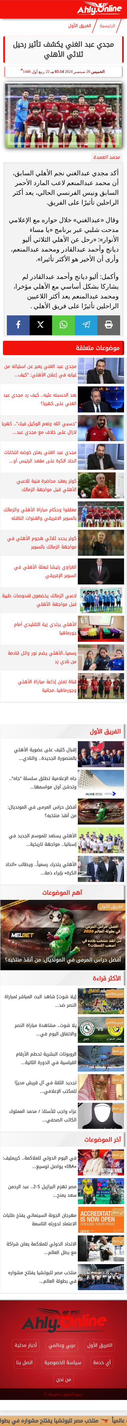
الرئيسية (107, 26)
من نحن (63, 1379)
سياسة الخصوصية (62, 1362)
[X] (41, 325)
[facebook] (18, 325)
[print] (108, 325)
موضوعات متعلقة (98, 347)
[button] (14, 938)
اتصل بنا (24, 1362)
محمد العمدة (106, 157)
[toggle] (10, 9)
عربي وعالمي (62, 1345)
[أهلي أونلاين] (99, 9)
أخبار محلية (26, 1345)
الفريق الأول (79, 26)
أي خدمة (102, 1362)
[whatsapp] (63, 325)
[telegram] (86, 325)
